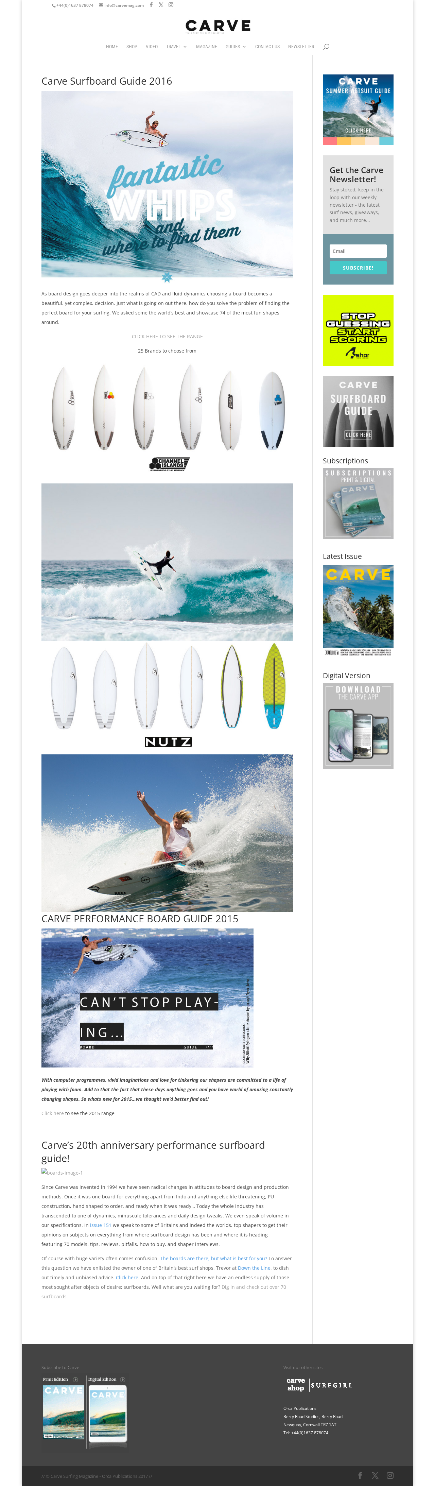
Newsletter (301, 46)
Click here (52, 1113)
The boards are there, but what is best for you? (214, 1258)
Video (152, 46)
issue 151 (100, 1225)
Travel (173, 46)
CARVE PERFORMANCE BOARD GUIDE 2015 (140, 918)
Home (112, 46)
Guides (233, 46)
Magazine (206, 46)
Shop (131, 46)
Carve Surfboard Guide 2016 (106, 81)
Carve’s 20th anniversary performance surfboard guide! (153, 1151)
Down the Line (254, 1268)
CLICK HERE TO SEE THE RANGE (167, 336)
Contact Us (267, 46)
